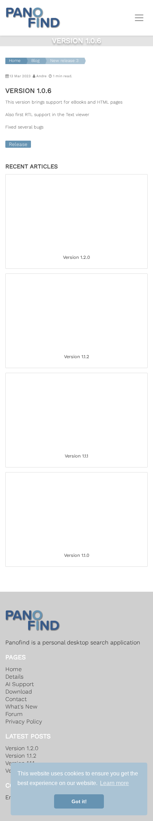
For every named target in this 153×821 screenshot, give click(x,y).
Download (18, 691)
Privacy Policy (23, 721)
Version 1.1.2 (20, 755)
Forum (14, 714)
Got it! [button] (79, 801)
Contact (16, 699)
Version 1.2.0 (21, 748)
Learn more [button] (114, 783)
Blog (35, 60)
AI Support (19, 684)
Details (14, 676)
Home (15, 60)
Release (18, 144)
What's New (21, 706)
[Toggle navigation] (139, 18)
